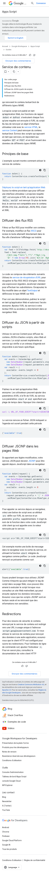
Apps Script (9, 11)
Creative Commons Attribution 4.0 (31, 684)
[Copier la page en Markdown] (14, 71)
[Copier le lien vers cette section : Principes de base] (31, 154)
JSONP (31, 461)
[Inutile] (34, 55)
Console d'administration (13, 772)
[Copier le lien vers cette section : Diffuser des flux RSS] (35, 220)
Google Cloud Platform (12, 840)
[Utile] (30, 55)
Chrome (5, 832)
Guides (8, 50)
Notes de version (9, 752)
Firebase (6, 836)
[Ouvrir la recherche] (32, 3)
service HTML (31, 127)
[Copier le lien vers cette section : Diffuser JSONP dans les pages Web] (21, 451)
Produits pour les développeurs (15, 747)
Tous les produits (9, 849)
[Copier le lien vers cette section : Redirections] (23, 614)
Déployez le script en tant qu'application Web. (24, 187)
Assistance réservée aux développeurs (18, 756)
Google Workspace (19, 46)
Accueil (5, 46)
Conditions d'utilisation (12, 760)
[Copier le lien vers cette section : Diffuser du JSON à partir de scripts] (15, 327)
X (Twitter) (6, 806)
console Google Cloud (11, 781)
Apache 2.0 (6, 690)
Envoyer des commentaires (18, 61)
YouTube (6, 810)
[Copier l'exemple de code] (44, 170)
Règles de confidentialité (34, 860)
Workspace (26, 3)
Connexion (41, 3)
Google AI (6, 845)
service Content (9, 130)
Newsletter (7, 801)
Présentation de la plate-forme (15, 743)
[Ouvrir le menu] (4, 3)
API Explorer (7, 785)
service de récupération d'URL (26, 277)
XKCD (33, 231)
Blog (4, 797)
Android (5, 827)
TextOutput (32, 290)
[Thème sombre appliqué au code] (40, 170)
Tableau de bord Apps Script (14, 776)
